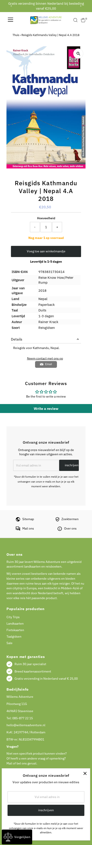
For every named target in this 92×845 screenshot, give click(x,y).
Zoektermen (70, 519)
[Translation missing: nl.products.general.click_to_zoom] (78, 54)
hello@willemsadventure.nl (25, 725)
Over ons (70, 528)
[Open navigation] (10, 20)
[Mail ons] (18, 530)
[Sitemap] (18, 520)
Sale (9, 643)
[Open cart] (83, 20)
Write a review (46, 408)
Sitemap (28, 519)
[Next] (80, 6)
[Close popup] (85, 773)
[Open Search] (75, 20)
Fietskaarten (15, 630)
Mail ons (28, 528)
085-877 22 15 (22, 718)
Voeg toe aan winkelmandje (46, 251)
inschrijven (71, 465)
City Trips (13, 617)
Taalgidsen (13, 636)
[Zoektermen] (57, 520)
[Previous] (11, 6)
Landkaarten (15, 624)
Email (48, 364)
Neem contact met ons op (45, 358)
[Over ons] (60, 530)
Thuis (16, 35)
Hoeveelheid (46, 218)
